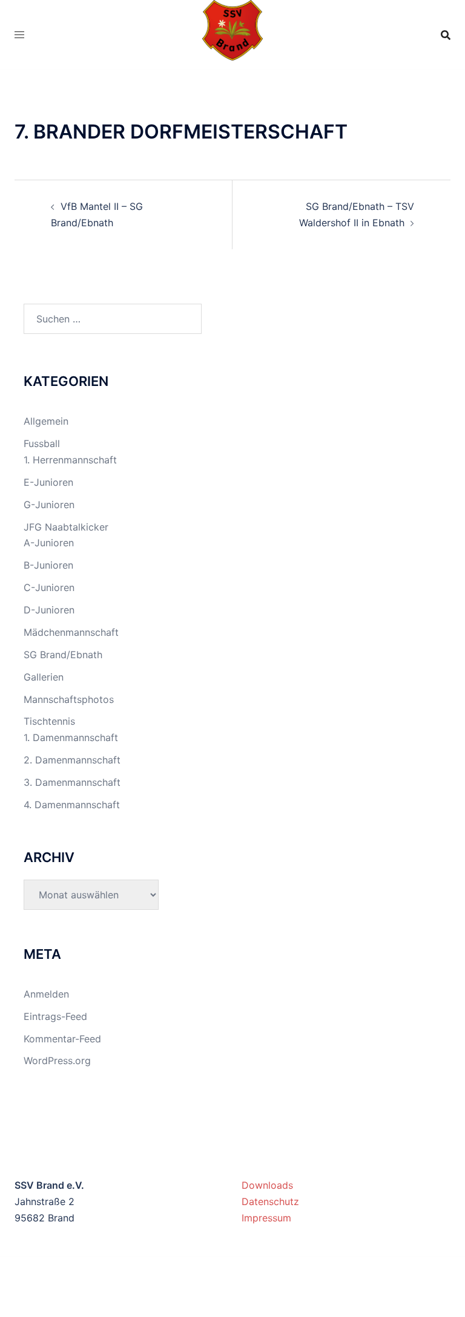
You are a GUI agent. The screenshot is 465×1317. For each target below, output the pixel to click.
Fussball (42, 443)
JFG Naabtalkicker (66, 527)
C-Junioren (49, 587)
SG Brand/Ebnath (63, 655)
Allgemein (46, 421)
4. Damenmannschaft (72, 805)
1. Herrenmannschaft (70, 460)
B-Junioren (48, 565)
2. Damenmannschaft (72, 760)
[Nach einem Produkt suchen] (445, 35)
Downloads (267, 1185)
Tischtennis (49, 721)
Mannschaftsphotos (69, 699)
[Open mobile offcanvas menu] (19, 35)
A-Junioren (49, 543)
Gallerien (44, 677)
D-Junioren (49, 610)
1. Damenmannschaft (71, 737)
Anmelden (46, 994)
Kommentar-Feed (62, 1039)
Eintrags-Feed (55, 1016)
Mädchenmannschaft (71, 632)
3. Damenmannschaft (72, 782)
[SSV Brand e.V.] (232, 34)
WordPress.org (57, 1060)
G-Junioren (49, 504)
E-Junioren (48, 482)
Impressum (266, 1218)
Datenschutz (270, 1201)
